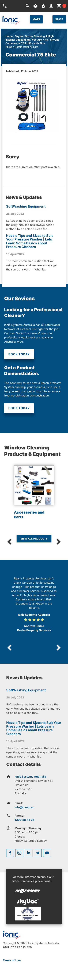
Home (9, 36)
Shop (59, 19)
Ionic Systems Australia (30, 776)
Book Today (19, 354)
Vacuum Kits (40, 39)
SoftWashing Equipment (26, 206)
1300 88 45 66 (24, 819)
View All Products (34, 538)
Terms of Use (12, 960)
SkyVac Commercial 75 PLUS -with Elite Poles (32, 43)
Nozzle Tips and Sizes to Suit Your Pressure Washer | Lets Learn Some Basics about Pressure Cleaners (29, 241)
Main (36, 19)
